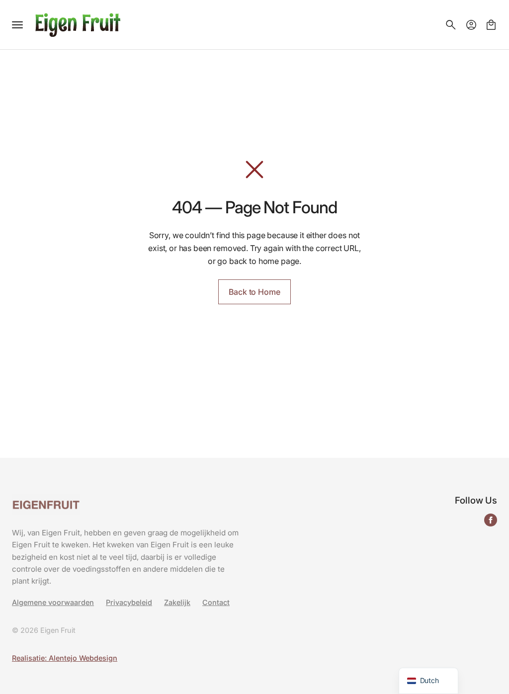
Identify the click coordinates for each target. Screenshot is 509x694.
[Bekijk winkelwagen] (491, 25)
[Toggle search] (450, 24)
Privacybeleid (129, 602)
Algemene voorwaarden (53, 602)
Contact (216, 602)
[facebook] (490, 520)
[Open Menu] (17, 24)
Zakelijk (177, 602)
